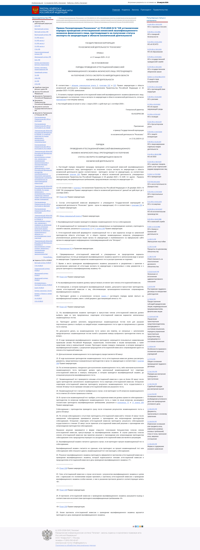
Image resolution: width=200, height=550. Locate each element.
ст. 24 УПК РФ (152, 394)
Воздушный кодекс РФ (43, 34)
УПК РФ (37, 84)
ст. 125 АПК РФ (152, 444)
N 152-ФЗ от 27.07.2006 (155, 192)
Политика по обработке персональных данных (75, 545)
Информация (37, 3)
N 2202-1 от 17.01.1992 (154, 174)
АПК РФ (37, 26)
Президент (146, 10)
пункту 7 (105, 296)
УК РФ (37, 81)
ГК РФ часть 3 (39, 43)
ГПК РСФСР (39, 266)
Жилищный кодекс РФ (43, 57)
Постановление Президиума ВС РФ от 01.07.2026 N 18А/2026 (43, 204)
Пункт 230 (63, 507)
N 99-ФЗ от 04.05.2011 (154, 142)
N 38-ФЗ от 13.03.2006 (154, 97)
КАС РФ (37, 60)
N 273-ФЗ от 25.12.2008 (155, 87)
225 (57, 208)
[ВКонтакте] (136, 526)
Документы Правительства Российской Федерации (43, 102)
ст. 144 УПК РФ (152, 371)
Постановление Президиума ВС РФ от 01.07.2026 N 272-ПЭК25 (43, 146)
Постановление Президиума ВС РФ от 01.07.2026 (43, 119)
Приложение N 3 (65, 248)
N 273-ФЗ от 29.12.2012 (155, 49)
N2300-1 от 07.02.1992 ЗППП (156, 77)
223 (114, 85)
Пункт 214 (63, 277)
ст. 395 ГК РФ (152, 256)
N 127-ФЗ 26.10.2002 (154, 182)
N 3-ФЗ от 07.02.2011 (154, 114)
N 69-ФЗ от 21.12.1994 (154, 32)
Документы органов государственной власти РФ (43, 108)
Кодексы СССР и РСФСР (43, 260)
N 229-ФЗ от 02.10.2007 (155, 209)
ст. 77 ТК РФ (151, 359)
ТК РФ (37, 75)
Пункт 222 (63, 197)
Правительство (160, 10)
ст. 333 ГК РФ (152, 239)
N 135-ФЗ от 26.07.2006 (155, 132)
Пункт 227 (63, 307)
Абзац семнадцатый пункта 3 (70, 216)
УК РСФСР (38, 298)
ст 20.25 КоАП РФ (153, 271)
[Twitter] (138, 526)
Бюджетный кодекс (42, 29)
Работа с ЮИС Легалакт (77, 3)
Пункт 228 (63, 468)
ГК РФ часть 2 (39, 40)
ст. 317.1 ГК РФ (152, 246)
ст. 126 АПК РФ (152, 409)
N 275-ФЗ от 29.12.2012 (155, 67)
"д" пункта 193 (99, 228)
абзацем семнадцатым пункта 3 (85, 85)
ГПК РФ (37, 49)
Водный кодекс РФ (41, 32)
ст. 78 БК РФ (152, 299)
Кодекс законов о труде (43, 290)
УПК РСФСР (39, 301)
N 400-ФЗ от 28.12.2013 (155, 24)
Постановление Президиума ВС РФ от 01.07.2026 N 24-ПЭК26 (43, 126)
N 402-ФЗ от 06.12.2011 (155, 122)
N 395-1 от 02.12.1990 (154, 226)
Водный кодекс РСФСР (43, 263)
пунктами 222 (104, 85)
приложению (61, 100)
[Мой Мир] (142, 526)
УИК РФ (37, 78)
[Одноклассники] (140, 526)
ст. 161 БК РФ (152, 346)
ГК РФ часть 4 (39, 46)
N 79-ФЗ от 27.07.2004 (155, 57)
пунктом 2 (77, 188)
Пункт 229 (63, 490)
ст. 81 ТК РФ (151, 286)
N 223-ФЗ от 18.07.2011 (154, 162)
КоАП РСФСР (39, 288)
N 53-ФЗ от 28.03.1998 (154, 219)
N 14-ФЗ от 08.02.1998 (154, 154)
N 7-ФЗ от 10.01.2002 (154, 104)
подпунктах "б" (86, 228)
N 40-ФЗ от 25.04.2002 (155, 42)
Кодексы (126, 10)
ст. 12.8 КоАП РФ (153, 316)
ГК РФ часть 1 (39, 37)
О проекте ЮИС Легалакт (55, 3)
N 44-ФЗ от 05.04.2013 (155, 202)
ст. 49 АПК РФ (152, 421)
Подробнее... (47, 257)
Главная (116, 10)
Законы (135, 10)
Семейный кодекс (41, 72)
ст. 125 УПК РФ (152, 384)
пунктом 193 (75, 174)
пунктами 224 (137, 205)
